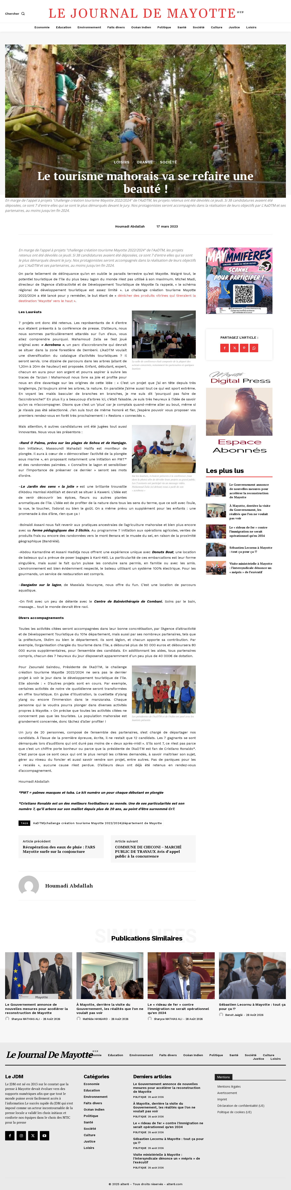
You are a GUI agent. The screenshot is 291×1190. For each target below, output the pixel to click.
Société (168, 162)
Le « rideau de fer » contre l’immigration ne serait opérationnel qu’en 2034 (248, 531)
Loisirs (122, 162)
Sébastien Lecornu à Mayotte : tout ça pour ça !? (250, 550)
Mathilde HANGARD (95, 1019)
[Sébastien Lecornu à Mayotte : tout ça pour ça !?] (216, 550)
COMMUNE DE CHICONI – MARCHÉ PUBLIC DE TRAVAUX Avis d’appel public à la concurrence (148, 852)
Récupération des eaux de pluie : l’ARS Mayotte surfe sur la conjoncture (59, 849)
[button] (15, 13)
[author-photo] (8, 1019)
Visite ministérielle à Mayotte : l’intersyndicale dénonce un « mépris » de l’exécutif (250, 567)
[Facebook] (224, 348)
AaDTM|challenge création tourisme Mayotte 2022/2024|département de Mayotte (97, 823)
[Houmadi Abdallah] (29, 886)
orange (145, 162)
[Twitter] (234, 348)
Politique (140, 1096)
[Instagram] (21, 1135)
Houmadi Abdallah (130, 226)
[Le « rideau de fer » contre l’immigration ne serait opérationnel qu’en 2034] (216, 531)
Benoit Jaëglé (234, 1015)
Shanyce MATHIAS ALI (26, 1019)
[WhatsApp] (254, 348)
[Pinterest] (244, 348)
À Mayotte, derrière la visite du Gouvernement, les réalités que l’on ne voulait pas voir (249, 512)
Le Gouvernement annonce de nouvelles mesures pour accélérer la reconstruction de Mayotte (249, 491)
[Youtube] (44, 1135)
